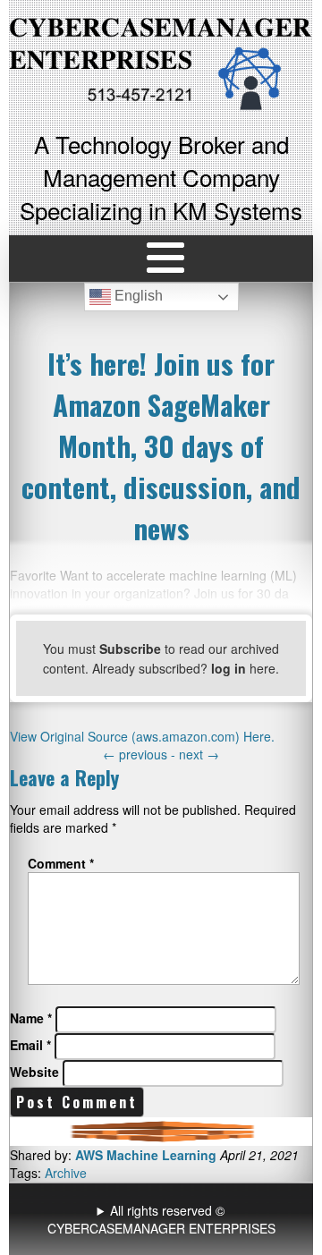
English (137, 296)
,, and (163, 1219)
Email (30, 1045)
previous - (141, 754)
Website (34, 1072)
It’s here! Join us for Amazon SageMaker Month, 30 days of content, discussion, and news (161, 445)
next (199, 754)
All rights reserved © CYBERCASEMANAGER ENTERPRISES (161, 1219)
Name (31, 1018)
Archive (66, 1173)
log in (228, 668)
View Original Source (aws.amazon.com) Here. (142, 736)
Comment (61, 863)
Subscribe (130, 648)
